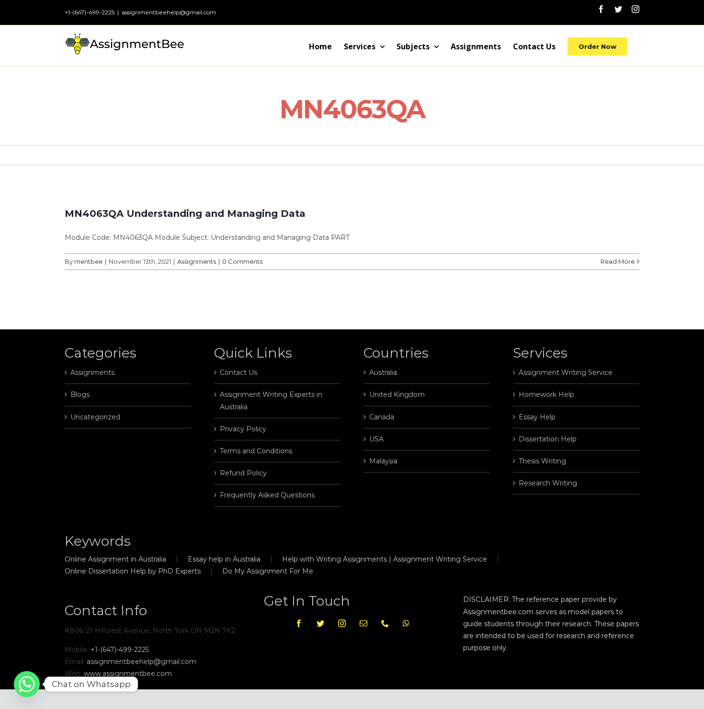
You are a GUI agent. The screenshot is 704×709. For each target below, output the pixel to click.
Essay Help (537, 417)
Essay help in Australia (224, 559)
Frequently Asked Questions (267, 495)
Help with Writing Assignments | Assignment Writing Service (384, 559)
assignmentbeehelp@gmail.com (169, 12)
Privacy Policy (243, 429)
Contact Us (238, 372)
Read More (618, 261)
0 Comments (242, 261)
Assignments (196, 261)
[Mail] (363, 623)
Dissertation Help (548, 439)
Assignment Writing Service (566, 372)
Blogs (80, 394)
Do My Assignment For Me (267, 571)
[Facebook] (299, 623)
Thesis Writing (542, 461)
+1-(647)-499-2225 (120, 649)
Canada (381, 417)
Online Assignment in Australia (115, 559)
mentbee (88, 261)
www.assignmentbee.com (128, 673)
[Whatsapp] (406, 623)
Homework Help (546, 394)
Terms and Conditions (256, 451)
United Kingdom (397, 394)
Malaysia (383, 461)
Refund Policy (243, 473)
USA (376, 439)
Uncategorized (95, 417)
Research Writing (548, 483)
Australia (383, 372)
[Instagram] (342, 623)
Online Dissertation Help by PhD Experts (133, 571)
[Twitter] (320, 623)
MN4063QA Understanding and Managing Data (185, 213)
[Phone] (385, 623)
